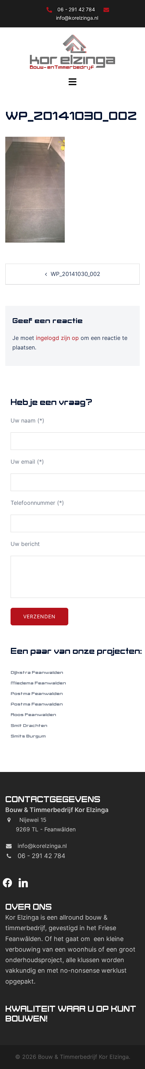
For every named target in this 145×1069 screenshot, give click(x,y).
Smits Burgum (28, 736)
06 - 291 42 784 (76, 9)
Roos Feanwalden (33, 714)
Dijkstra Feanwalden (37, 672)
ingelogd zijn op (57, 337)
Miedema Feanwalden (38, 682)
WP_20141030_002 (75, 273)
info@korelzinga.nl (77, 18)
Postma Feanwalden (37, 693)
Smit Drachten (29, 725)
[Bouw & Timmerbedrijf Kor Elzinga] (72, 51)
